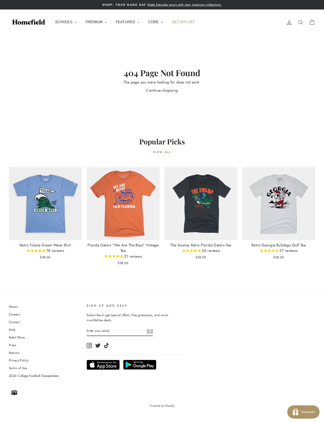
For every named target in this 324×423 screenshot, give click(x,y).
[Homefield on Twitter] (98, 345)
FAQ (12, 330)
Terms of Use (18, 368)
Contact (14, 322)
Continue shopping (162, 90)
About (13, 306)
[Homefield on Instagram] (89, 345)
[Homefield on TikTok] (106, 345)
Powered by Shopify (162, 406)
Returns (14, 353)
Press (12, 345)
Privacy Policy (18, 360)
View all (162, 152)
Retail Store (17, 337)
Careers (14, 314)
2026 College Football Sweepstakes (34, 376)
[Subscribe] (150, 331)
